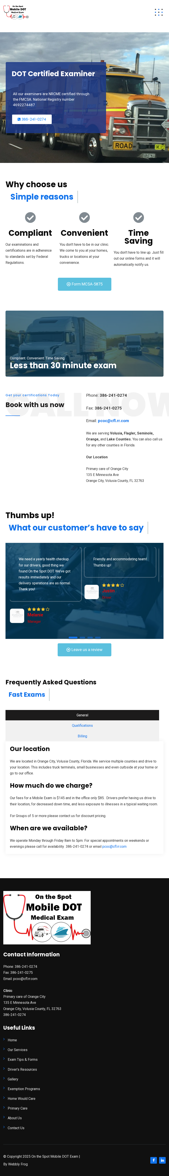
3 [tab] (90, 637)
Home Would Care (21, 1099)
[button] (84, 284)
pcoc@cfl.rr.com (114, 846)
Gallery (13, 1079)
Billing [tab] (82, 736)
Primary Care (18, 1108)
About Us (15, 1118)
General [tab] (82, 715)
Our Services (18, 1050)
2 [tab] (82, 637)
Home (12, 1040)
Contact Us (16, 1128)
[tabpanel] (45, 586)
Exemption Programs (24, 1089)
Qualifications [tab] (82, 725)
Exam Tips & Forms (23, 1059)
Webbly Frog (18, 1164)
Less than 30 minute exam (63, 365)
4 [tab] (98, 637)
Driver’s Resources (22, 1069)
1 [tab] (73, 637)
